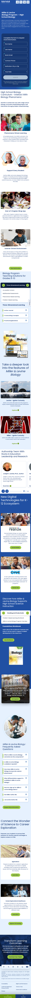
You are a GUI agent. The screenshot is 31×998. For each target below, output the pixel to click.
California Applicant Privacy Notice (7, 987)
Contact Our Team (15, 957)
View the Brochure (16, 268)
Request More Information (11, 807)
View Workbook (8, 640)
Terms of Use (19, 986)
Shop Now (23, 997)
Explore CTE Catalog (15, 923)
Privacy (3, 991)
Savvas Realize (15, 547)
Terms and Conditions (21, 989)
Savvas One (15, 587)
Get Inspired (15, 699)
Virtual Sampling (8, 997)
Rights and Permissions (21, 983)
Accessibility (5, 983)
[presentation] (3, 491)
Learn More (15, 875)
